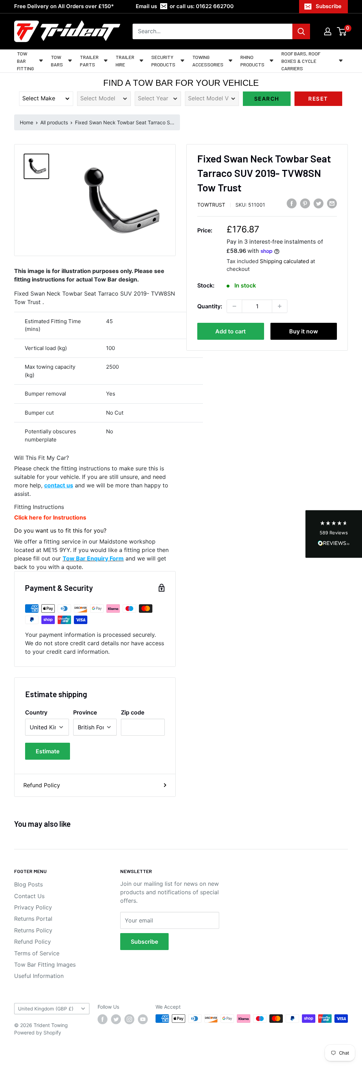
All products (54, 122)
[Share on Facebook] (292, 203)
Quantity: (209, 306)
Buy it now (303, 331)
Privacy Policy (33, 907)
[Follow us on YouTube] (143, 1019)
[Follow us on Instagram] (129, 1019)
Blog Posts (28, 884)
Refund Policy (41, 785)
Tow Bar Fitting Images (45, 964)
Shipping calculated (284, 261)
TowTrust (211, 205)
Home (26, 122)
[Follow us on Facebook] (102, 1019)
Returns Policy (33, 930)
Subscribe (328, 6)
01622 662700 (215, 6)
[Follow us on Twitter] (116, 1019)
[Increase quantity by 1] (279, 306)
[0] (342, 31)
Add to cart (230, 331)
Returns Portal (33, 918)
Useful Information (39, 975)
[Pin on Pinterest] (305, 203)
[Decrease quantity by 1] (234, 306)
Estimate (47, 751)
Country (36, 712)
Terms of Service (36, 953)
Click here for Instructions (50, 517)
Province (85, 712)
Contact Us (29, 896)
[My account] (327, 31)
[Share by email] (332, 203)
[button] (333, 534)
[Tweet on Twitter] (318, 203)
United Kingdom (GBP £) (46, 1008)
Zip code (132, 712)
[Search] (301, 31)
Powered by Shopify (37, 1033)
